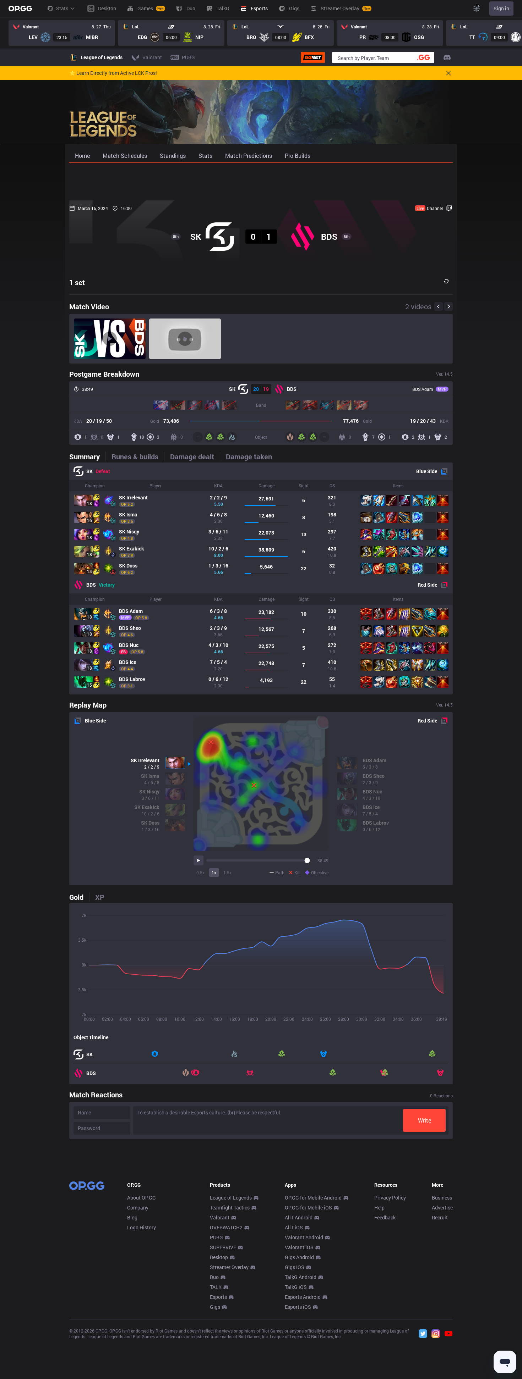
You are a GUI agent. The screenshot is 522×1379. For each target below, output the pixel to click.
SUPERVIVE (223, 1247)
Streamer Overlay (229, 1267)
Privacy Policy (390, 1197)
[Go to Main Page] (20, 8)
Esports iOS (298, 1306)
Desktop (219, 1257)
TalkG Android (300, 1277)
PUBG (216, 1237)
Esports (218, 1297)
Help (379, 1207)
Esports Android (303, 1297)
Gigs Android (299, 1257)
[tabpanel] (261, 578)
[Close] (448, 73)
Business (442, 1197)
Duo (214, 1277)
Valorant (219, 1217)
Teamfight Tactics (230, 1207)
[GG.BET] (313, 57)
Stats (62, 8)
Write (424, 1120)
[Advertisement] (261, 182)
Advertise (442, 1207)
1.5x (227, 872)
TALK (216, 1287)
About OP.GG (141, 1197)
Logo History (141, 1227)
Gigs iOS (294, 1267)
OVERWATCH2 (226, 1227)
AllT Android (298, 1217)
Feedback (385, 1217)
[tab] (87, 456)
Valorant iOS (299, 1247)
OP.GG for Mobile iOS (308, 1207)
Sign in (501, 8)
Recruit (440, 1217)
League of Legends (231, 1197)
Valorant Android (304, 1237)
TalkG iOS (296, 1287)
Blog (132, 1217)
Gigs (215, 1306)
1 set (77, 282)
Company (137, 1207)
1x (214, 872)
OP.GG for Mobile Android (313, 1197)
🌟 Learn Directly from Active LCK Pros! (113, 73)
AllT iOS (294, 1227)
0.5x (200, 872)
